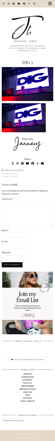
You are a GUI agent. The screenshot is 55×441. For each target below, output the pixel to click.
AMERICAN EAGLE (27, 389)
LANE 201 (27, 392)
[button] (51, 3)
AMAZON (27, 374)
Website (6, 252)
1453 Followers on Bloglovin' (28, 360)
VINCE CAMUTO (27, 401)
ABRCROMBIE (27, 386)
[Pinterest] (14, 3)
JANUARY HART (24, 433)
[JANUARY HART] (27, 23)
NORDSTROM (27, 377)
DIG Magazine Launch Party (13, 173)
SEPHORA (27, 398)
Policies (40, 433)
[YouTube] (19, 3)
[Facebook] (24, 3)
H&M (27, 395)
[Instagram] (9, 3)
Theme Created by (27, 438)
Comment (8, 199)
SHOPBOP (27, 380)
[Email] (42, 163)
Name (5, 230)
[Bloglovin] (29, 3)
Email (5, 241)
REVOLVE (27, 383)
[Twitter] (4, 3)
